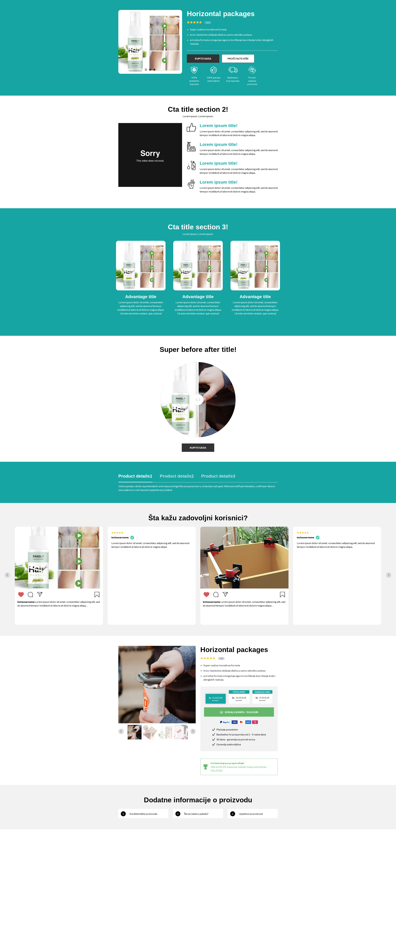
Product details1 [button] (135, 476)
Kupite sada (203, 58)
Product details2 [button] (177, 476)
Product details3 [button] (218, 476)
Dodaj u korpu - (241, 712)
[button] (388, 575)
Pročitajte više (238, 58)
